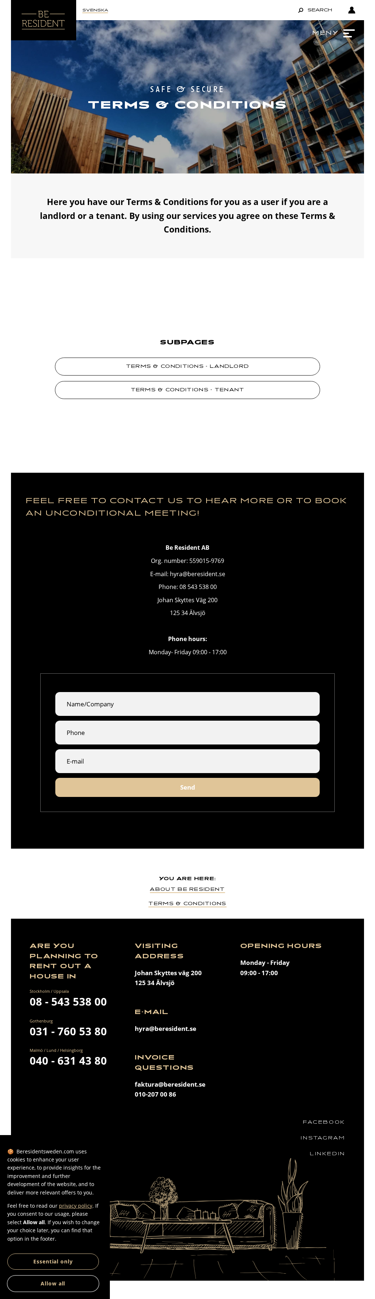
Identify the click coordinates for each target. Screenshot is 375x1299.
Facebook (324, 1122)
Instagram (323, 1138)
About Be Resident (187, 889)
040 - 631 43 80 (68, 1061)
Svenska (95, 10)
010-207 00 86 (155, 1094)
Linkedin (327, 1153)
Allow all (53, 1283)
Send (187, 787)
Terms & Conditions (187, 903)
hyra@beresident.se (165, 1028)
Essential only (53, 1261)
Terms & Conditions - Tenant (188, 389)
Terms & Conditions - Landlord (187, 366)
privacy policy (75, 1205)
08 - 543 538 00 (68, 1002)
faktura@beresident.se (170, 1084)
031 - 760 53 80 (68, 1031)
